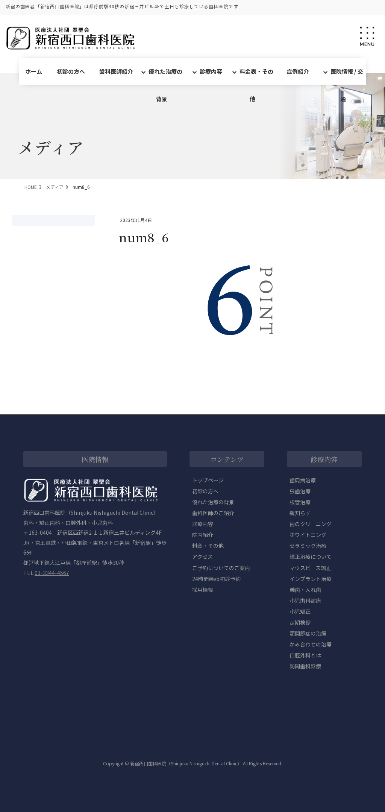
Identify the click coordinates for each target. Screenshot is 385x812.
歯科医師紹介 (116, 71)
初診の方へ (71, 71)
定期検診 (300, 622)
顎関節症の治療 (308, 633)
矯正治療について (311, 556)
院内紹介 (202, 534)
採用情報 (202, 589)
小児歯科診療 (305, 600)
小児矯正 (300, 611)
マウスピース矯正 (310, 568)
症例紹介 (297, 71)
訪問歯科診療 (305, 666)
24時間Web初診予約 (216, 578)
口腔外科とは (305, 655)
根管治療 (300, 502)
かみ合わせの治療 (311, 644)
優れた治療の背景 (165, 76)
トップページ (208, 480)
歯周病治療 (303, 480)
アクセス (202, 556)
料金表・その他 (256, 76)
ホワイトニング (308, 534)
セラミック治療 (308, 545)
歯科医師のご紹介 (213, 513)
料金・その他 (208, 545)
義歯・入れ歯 (305, 589)
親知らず (300, 513)
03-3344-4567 (52, 572)
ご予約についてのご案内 (221, 568)
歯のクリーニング (311, 524)
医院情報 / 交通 (346, 76)
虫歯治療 (300, 491)
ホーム (33, 71)
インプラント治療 (311, 578)
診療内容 (211, 71)
